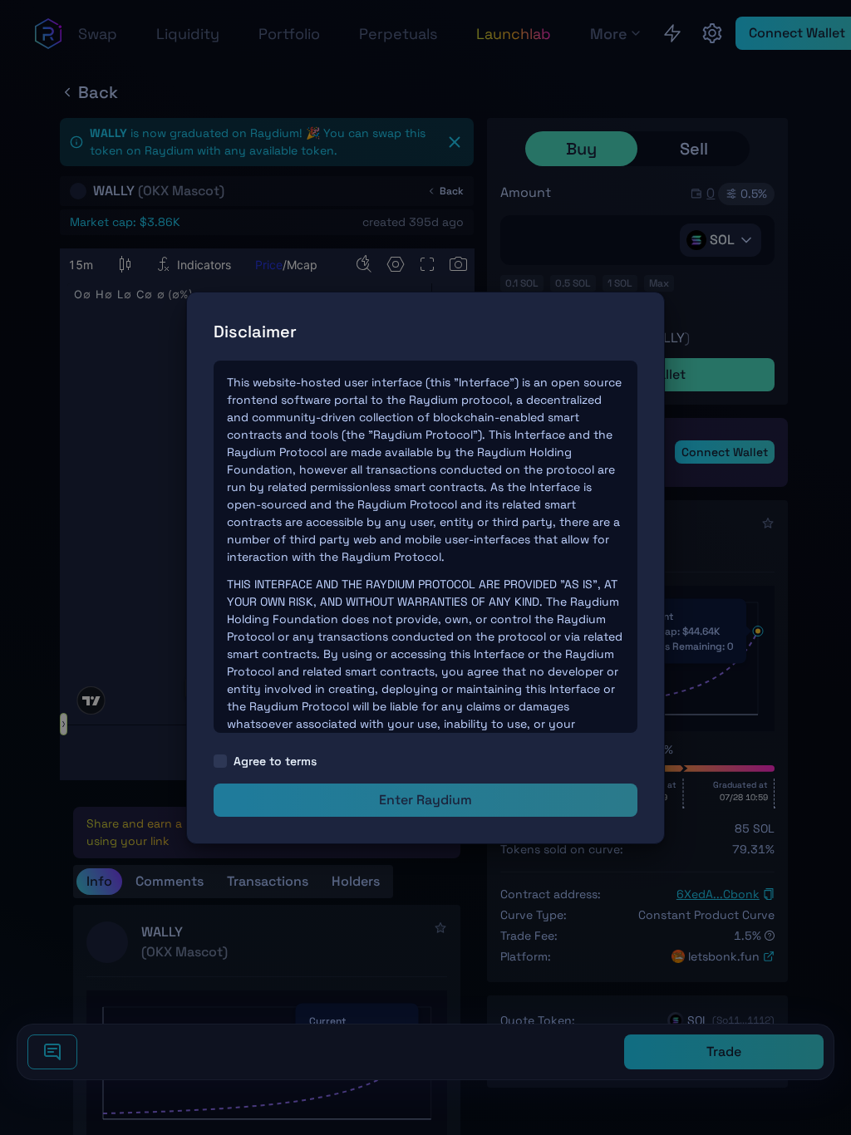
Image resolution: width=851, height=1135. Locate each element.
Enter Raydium (425, 799)
